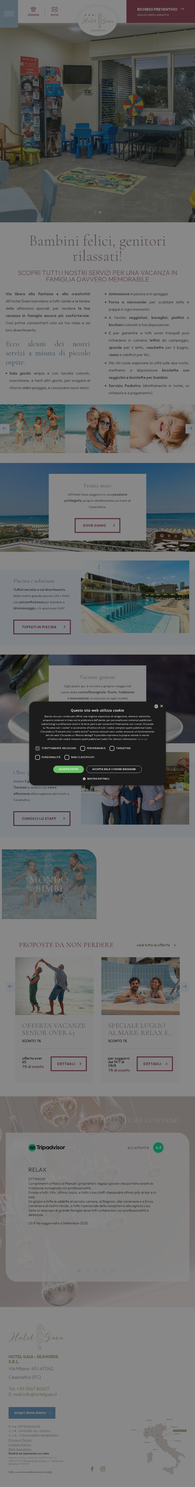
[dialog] (97, 743)
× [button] (161, 706)
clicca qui (142, 739)
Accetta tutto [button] (68, 769)
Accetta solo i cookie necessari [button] (114, 769)
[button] (97, 779)
